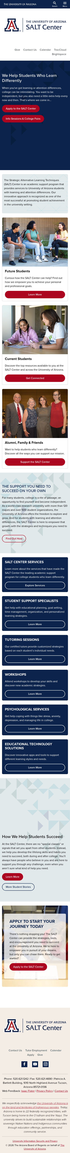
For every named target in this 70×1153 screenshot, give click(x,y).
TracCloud (60, 50)
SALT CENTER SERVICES (24, 562)
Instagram (46, 1064)
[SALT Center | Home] (35, 26)
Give (17, 50)
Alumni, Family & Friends (24, 443)
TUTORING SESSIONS (22, 640)
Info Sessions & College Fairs (23, 118)
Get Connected (35, 378)
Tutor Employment (36, 1050)
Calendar (45, 50)
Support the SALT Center (35, 462)
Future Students (17, 271)
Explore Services (35, 585)
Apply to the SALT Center (21, 108)
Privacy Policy (45, 1091)
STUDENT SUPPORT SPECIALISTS (31, 601)
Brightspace (59, 54)
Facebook (24, 1064)
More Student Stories (18, 887)
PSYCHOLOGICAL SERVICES (27, 709)
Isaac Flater (28, 1091)
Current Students (18, 359)
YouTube (35, 1064)
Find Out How (14, 538)
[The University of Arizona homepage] (20, 4)
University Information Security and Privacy (35, 1141)
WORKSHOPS (15, 675)
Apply (30, 1055)
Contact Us (30, 50)
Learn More (35, 294)
